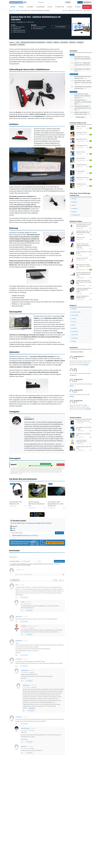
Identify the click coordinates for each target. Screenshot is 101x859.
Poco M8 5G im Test (81, 184)
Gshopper (74, 211)
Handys (21, 7)
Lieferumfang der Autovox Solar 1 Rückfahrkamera (33, 42)
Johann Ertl (31, 628)
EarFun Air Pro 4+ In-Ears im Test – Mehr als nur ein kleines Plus (83, 266)
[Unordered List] (27, 574)
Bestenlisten (41, 7)
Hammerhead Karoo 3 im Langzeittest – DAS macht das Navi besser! (82, 101)
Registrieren (88, 2)
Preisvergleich (13, 44)
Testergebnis (80, 42)
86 (88, 153)
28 (91, 228)
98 (88, 128)
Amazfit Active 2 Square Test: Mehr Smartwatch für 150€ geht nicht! (84, 282)
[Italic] (18, 574)
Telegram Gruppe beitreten (55, 542)
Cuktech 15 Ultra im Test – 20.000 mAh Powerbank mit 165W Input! (83, 245)
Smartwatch (75, 331)
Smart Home (75, 334)
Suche (68, 2)
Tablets (73, 325)
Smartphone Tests (76, 312)
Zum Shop (61, 464)
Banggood (74, 202)
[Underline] (20, 574)
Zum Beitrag (85, 364)
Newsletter (80, 10)
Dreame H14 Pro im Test (82, 258)
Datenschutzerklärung (32, 535)
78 (88, 173)
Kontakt (66, 10)
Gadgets (30, 7)
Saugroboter (75, 338)
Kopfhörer (74, 328)
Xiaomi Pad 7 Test (80, 237)
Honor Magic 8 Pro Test (82, 145)
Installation (49, 42)
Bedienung (56, 42)
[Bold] (16, 574)
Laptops (74, 341)
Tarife (50, 7)
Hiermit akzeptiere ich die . (25, 535)
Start (18, 42)
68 (88, 141)
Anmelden (60, 533)
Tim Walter (31, 672)
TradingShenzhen (76, 215)
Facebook (72, 10)
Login (80, 2)
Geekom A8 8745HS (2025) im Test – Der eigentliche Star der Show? (83, 274)
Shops (70, 7)
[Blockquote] (29, 574)
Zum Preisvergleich (60, 26)
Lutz (30, 604)
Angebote (87, 7)
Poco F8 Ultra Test (80, 158)
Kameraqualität (64, 42)
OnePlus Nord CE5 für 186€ (82, 421)
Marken (78, 7)
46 (91, 437)
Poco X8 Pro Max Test (81, 164)
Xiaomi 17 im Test (80, 152)
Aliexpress (74, 198)
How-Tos (74, 321)
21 (88, 179)
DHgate (74, 205)
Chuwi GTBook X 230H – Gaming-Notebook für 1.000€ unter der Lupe (55, 503)
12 (91, 285)
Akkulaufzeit (72, 42)
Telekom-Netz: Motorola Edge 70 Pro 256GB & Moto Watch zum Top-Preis (82, 108)
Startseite (13, 10)
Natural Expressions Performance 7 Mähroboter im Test (36, 503)
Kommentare (21, 44)
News (13, 7)
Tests (13, 528)
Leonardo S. (20, 22)
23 (88, 185)
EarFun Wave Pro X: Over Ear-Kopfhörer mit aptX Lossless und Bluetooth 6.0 (82, 95)
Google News (88, 10)
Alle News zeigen (80, 117)
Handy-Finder (60, 7)
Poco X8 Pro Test (80, 171)
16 (88, 269)
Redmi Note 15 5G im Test (82, 177)
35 (88, 147)
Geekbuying (75, 208)
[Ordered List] (25, 574)
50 (88, 166)
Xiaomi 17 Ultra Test (81, 126)
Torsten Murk (34, 687)
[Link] (31, 574)
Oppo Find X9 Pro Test (81, 139)
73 (88, 134)
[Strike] (22, 574)
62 (88, 160)
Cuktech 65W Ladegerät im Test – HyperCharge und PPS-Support (83, 290)
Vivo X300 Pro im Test (81, 132)
